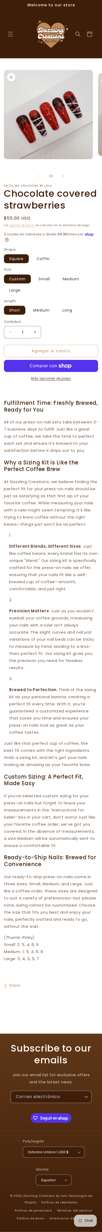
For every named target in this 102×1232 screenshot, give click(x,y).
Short (14, 310)
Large (14, 290)
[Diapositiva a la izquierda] (39, 176)
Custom (17, 279)
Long (67, 310)
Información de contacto (69, 1218)
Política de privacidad (33, 1210)
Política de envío (30, 1218)
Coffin (43, 258)
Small (44, 279)
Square (16, 258)
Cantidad (12, 321)
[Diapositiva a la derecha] (62, 176)
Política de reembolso (59, 1202)
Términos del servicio (74, 1210)
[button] (10, 34)
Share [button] (14, 985)
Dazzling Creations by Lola (45, 1196)
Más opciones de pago (51, 378)
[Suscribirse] (85, 1097)
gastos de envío (22, 225)
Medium (71, 279)
